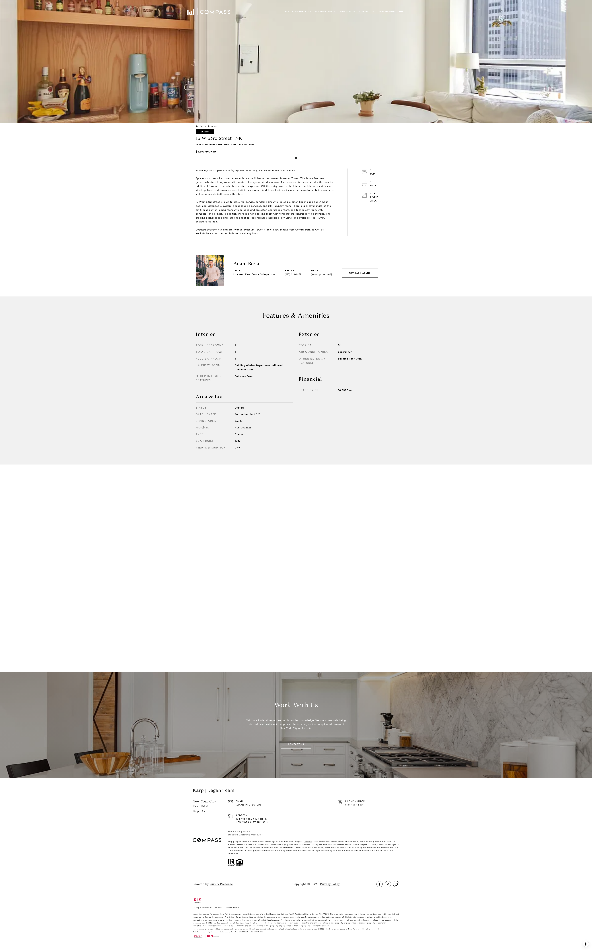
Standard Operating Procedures (245, 834)
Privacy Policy (330, 884)
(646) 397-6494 (354, 805)
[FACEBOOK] (379, 884)
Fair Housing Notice (239, 831)
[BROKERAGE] (396, 884)
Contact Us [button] (296, 744)
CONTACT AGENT (360, 273)
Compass (308, 841)
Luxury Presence (221, 884)
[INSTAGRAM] (388, 884)
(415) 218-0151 (293, 274)
